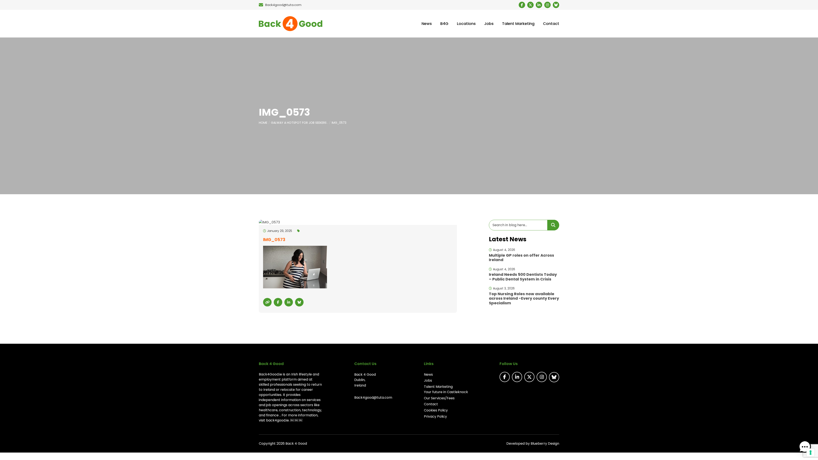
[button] (805, 447)
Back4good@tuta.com (373, 397)
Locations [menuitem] (466, 24)
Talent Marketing (438, 386)
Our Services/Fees (439, 398)
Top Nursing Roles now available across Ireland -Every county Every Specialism (524, 298)
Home (263, 123)
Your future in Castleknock (446, 392)
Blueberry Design (545, 443)
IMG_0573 (339, 123)
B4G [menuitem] (444, 24)
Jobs (428, 380)
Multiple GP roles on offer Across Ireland (521, 258)
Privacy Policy (435, 416)
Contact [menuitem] (551, 24)
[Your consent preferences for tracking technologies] (810, 452)
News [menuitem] (427, 24)
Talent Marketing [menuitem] (518, 24)
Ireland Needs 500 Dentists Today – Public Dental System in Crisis (523, 277)
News (428, 374)
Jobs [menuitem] (489, 24)
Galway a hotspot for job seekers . (299, 123)
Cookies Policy (436, 410)
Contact (431, 404)
